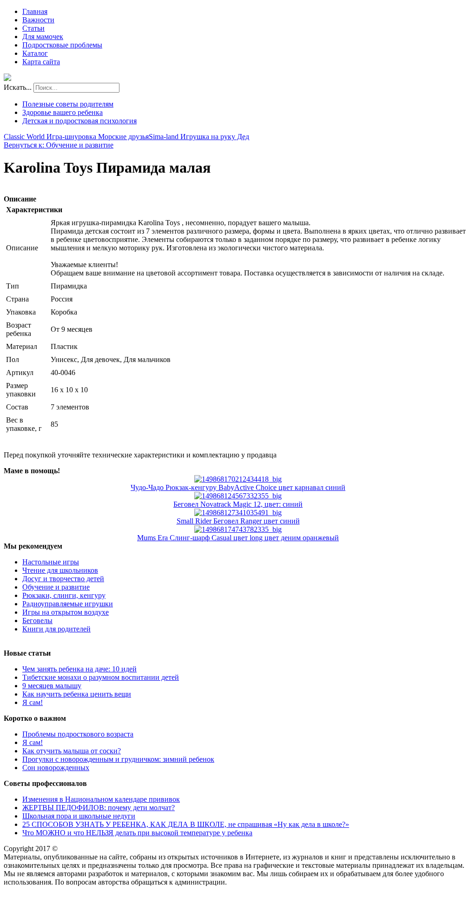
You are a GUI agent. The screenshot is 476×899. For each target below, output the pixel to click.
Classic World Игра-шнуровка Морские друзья (76, 137)
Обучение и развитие (56, 587)
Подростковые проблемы (62, 45)
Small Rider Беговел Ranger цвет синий (238, 521)
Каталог (35, 53)
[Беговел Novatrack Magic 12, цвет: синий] (238, 496)
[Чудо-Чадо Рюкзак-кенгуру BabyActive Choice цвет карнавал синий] (238, 479)
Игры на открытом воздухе (65, 612)
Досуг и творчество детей (63, 579)
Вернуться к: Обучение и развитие (58, 145)
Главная (34, 11)
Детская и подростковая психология (79, 121)
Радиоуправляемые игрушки (67, 604)
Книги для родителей (56, 629)
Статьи (33, 28)
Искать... (18, 87)
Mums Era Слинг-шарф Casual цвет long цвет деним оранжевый (238, 538)
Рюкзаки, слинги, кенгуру (64, 595)
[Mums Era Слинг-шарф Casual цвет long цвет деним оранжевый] (238, 529)
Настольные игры (50, 562)
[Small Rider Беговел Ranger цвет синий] (238, 513)
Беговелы (37, 620)
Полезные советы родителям (67, 104)
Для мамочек (42, 36)
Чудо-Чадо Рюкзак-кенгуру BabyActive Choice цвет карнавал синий (238, 487)
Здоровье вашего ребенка (62, 112)
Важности (38, 20)
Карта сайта (41, 62)
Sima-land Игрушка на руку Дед (199, 137)
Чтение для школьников (60, 570)
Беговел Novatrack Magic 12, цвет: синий (238, 504)
